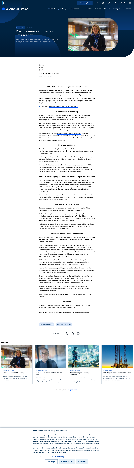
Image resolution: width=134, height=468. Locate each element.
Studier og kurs (85, 3)
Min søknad (121, 3)
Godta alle (82, 462)
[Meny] (130, 3)
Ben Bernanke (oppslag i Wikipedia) (69, 133)
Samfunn (98, 9)
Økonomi (107, 9)
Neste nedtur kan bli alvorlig (13, 373)
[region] (67, 448)
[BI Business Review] (15, 9)
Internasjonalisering (64, 324)
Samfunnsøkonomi (46, 324)
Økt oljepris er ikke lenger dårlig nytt (117, 373)
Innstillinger (51, 462)
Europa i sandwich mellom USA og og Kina (63, 106)
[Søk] (97, 3)
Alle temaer (127, 9)
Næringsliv (116, 9)
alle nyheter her (72, 390)
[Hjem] (4, 3)
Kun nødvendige (67, 462)
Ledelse (89, 9)
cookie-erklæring (58, 457)
